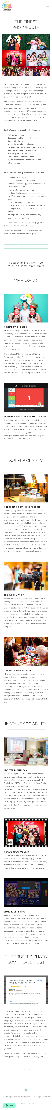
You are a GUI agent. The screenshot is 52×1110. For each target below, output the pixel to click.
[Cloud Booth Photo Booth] (7, 6)
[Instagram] (26, 1090)
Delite (20, 226)
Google (38, 1039)
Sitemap (31, 1103)
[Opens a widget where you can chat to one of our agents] (9, 1106)
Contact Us (22, 1103)
